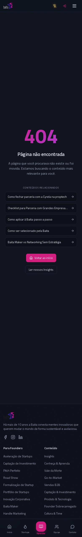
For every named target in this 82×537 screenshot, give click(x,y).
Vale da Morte (53, 470)
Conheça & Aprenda (57, 463)
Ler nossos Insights (41, 269)
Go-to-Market (53, 477)
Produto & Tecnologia (57, 499)
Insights (49, 456)
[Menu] (74, 6)
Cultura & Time (53, 513)
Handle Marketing (14, 513)
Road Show (10, 477)
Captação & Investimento (60, 492)
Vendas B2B (52, 485)
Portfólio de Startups (16, 492)
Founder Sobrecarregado (60, 506)
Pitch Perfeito (11, 470)
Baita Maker (10, 506)
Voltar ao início (43, 258)
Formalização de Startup (18, 485)
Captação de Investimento (19, 463)
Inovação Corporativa (16, 499)
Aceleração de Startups (17, 456)
